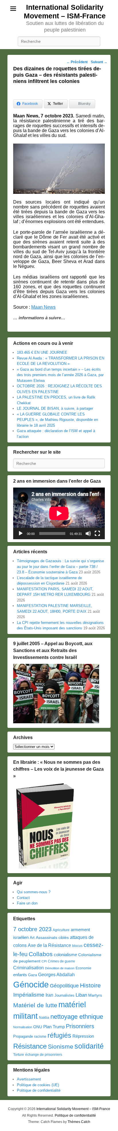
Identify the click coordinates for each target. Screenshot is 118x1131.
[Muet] (88, 533)
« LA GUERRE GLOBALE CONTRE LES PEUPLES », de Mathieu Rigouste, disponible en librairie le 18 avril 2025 (57, 420)
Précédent (77, 62)
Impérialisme (28, 995)
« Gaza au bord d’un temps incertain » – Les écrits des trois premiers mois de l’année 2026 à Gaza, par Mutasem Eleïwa (60, 375)
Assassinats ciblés (52, 937)
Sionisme (60, 1046)
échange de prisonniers (43, 1055)
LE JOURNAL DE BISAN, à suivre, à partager (55, 408)
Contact (23, 898)
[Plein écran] (97, 533)
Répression (83, 1036)
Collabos (41, 954)
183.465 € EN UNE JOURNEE (42, 352)
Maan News (43, 307)
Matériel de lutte (35, 1005)
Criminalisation (28, 967)
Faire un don (27, 903)
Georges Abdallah (56, 974)
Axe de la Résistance (49, 945)
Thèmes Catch (79, 1122)
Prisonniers (80, 1026)
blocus (77, 946)
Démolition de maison (59, 968)
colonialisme (65, 954)
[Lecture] (20, 533)
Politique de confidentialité (38, 1090)
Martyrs (95, 995)
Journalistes (64, 995)
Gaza (32, 975)
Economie (83, 968)
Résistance (30, 1046)
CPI (44, 961)
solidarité (89, 1046)
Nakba (44, 1018)
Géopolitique (64, 986)
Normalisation (22, 1027)
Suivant (99, 62)
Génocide (31, 984)
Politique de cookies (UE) (38, 1085)
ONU (37, 1027)
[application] (59, 513)
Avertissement (29, 1079)
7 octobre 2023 (32, 929)
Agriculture (61, 930)
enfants (20, 975)
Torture (18, 1055)
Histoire (90, 985)
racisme (40, 1037)
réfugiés (59, 1035)
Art (32, 937)
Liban (81, 995)
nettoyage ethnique (76, 1016)
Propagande (23, 1036)
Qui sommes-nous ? (33, 892)
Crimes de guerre (61, 961)
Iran (49, 994)
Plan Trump (54, 1026)
